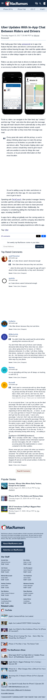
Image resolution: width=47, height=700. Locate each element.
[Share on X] (38, 236)
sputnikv (12, 278)
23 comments (5, 236)
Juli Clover (4, 568)
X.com (7, 564)
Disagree (23, 273)
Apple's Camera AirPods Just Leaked (21, 616)
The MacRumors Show (16, 650)
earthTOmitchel (14, 256)
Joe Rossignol (28, 568)
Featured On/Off (6, 696)
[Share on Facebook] (43, 236)
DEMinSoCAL (13, 334)
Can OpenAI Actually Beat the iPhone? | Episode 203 (26, 684)
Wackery (12, 367)
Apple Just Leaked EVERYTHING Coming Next (24, 623)
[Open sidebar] (44, 3)
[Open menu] (2, 3)
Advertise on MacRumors (13, 550)
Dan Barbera (5, 591)
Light (39, 696)
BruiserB (12, 382)
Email (2, 564)
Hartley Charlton (6, 583)
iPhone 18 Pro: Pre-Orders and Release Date (26, 496)
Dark (43, 696)
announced (26, 44)
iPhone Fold (22, 9)
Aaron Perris (27, 599)
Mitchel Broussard (6, 575)
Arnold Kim (4, 560)
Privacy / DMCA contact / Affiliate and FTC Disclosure (16, 690)
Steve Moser (4, 599)
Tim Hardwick (28, 575)
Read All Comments (23, 471)
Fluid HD (30, 696)
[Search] (41, 4)
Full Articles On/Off (18, 696)
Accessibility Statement (7, 693)
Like (19, 273)
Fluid (26, 696)
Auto (36, 696)
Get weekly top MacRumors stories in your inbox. (23, 242)
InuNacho (12, 321)
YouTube (8, 610)
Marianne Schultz (29, 583)
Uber (6, 230)
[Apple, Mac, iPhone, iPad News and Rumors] (16, 6)
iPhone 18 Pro (8, 9)
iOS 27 (33, 9)
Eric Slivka (27, 560)
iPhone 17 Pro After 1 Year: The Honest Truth (24, 644)
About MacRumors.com (12, 543)
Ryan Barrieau (28, 591)
